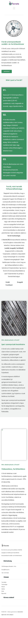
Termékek (3, 582)
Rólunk (3, 586)
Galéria (3, 589)
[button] (14, 8)
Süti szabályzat (10, 614)
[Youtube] (5, 602)
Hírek (2, 591)
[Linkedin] (7, 602)
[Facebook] (2, 602)
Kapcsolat (3, 593)
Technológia (4, 584)
